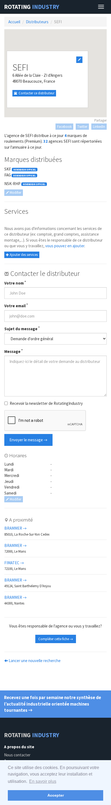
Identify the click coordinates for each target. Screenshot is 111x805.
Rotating (31, 7)
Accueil (14, 21)
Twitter (82, 126)
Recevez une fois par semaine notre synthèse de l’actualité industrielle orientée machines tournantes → (52, 704)
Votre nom (15, 283)
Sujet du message (22, 328)
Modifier (15, 192)
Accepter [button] (55, 795)
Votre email (16, 305)
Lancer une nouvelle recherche (34, 660)
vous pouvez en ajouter (64, 245)
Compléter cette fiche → (55, 639)
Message (13, 351)
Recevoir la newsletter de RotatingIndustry (46, 403)
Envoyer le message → (28, 439)
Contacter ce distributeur (35, 93)
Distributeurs (37, 21)
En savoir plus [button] (42, 781)
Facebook (64, 126)
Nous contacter (17, 754)
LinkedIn (99, 126)
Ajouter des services (23, 254)
